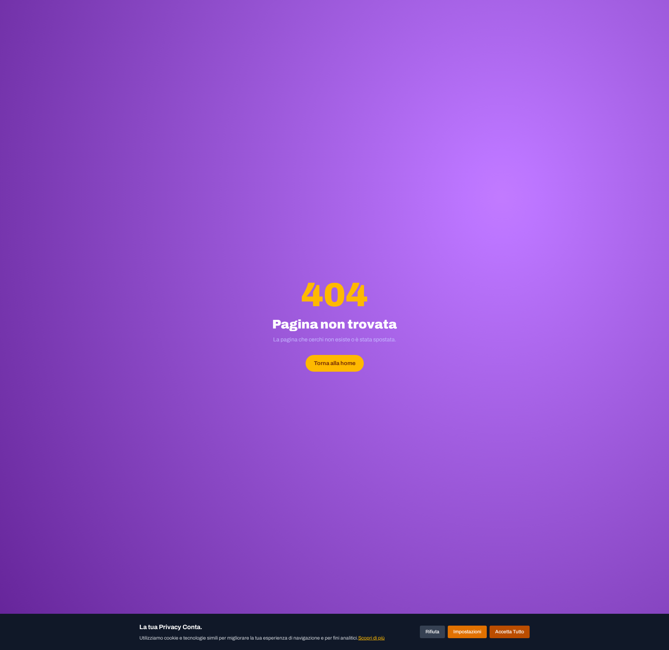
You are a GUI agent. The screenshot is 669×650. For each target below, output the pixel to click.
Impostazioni (467, 631)
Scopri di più (371, 638)
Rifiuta (432, 631)
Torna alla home (334, 363)
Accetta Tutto (509, 631)
